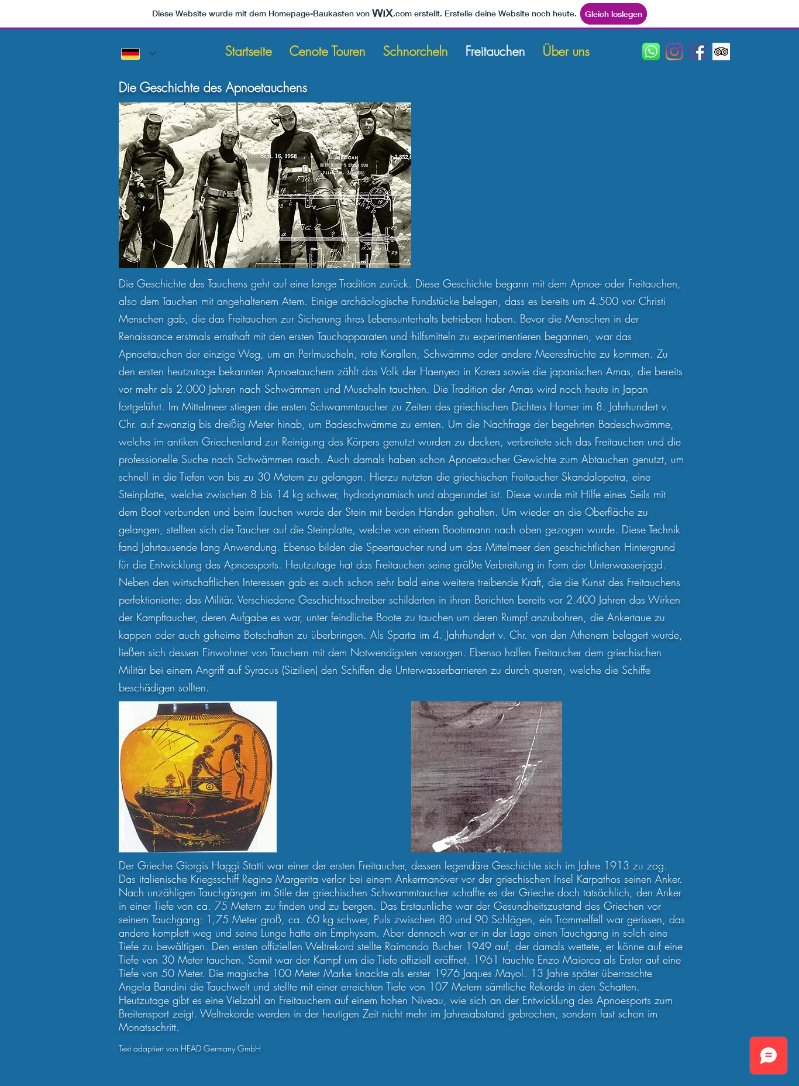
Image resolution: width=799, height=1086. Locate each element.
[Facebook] (698, 51)
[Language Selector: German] (138, 53)
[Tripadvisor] (721, 51)
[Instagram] (674, 51)
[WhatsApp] (651, 51)
